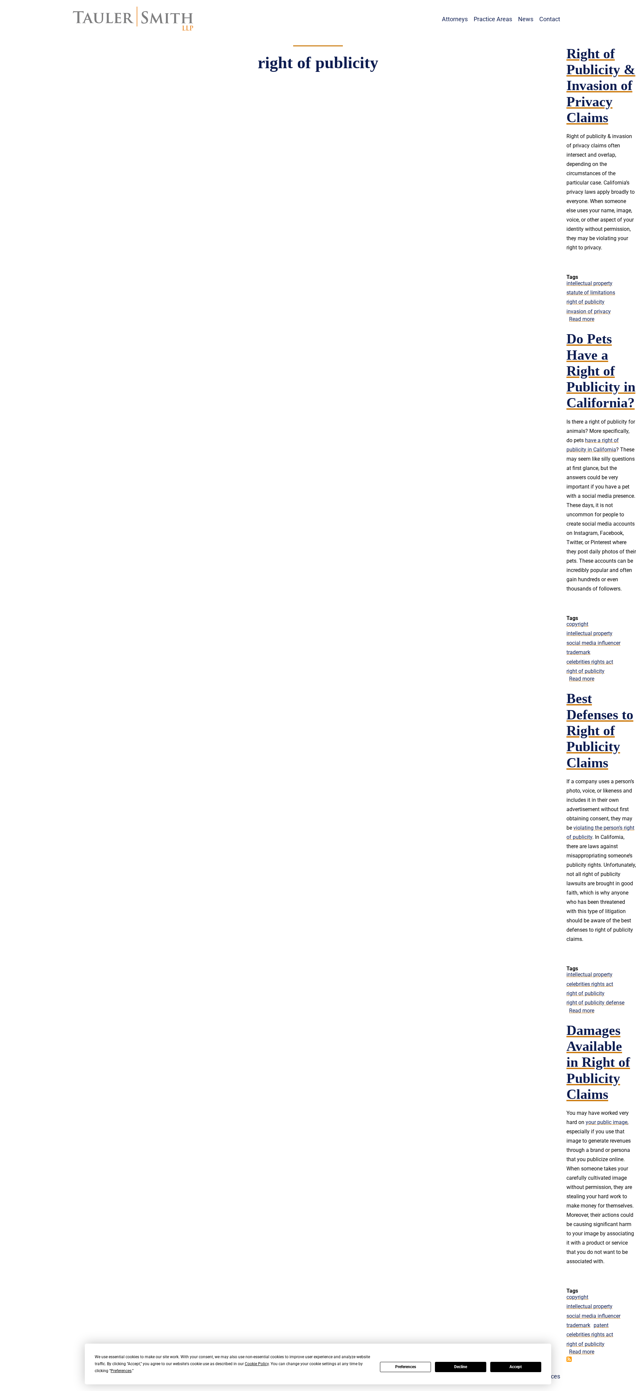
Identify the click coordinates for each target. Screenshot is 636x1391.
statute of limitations (590, 292)
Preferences (405, 1367)
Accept (515, 1367)
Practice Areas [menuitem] (493, 19)
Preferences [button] (121, 1370)
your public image (606, 1122)
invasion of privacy (588, 311)
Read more (581, 319)
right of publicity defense (595, 1003)
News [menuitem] (525, 19)
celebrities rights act (589, 662)
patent (601, 1325)
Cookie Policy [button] (257, 1364)
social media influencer (593, 643)
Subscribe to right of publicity (569, 1359)
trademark (578, 652)
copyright (577, 624)
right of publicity (585, 302)
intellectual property (589, 283)
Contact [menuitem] (549, 19)
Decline (460, 1367)
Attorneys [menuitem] (455, 19)
